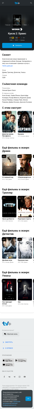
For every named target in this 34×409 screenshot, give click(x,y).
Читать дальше (7, 66)
